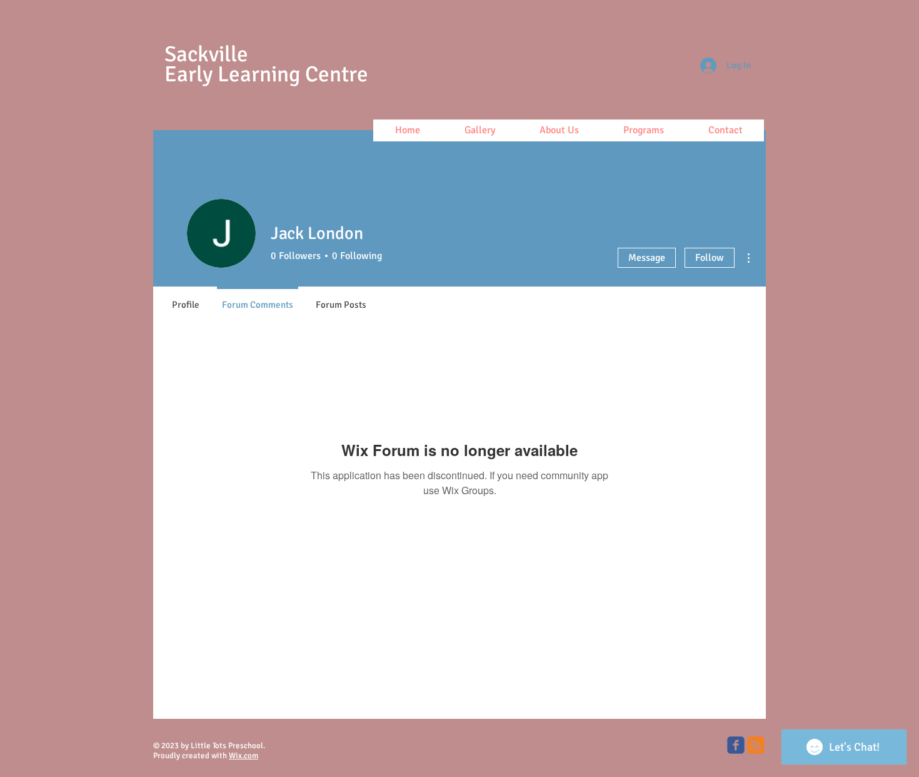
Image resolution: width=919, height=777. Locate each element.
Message (646, 257)
